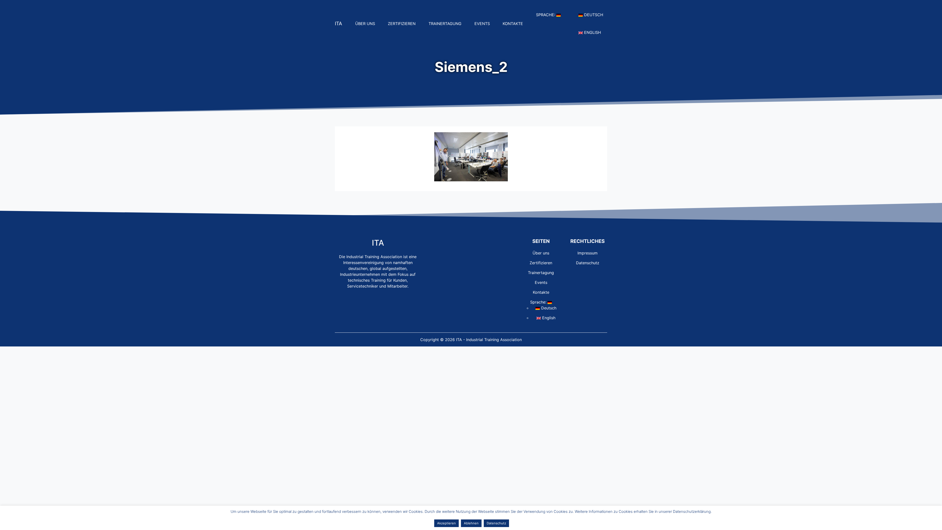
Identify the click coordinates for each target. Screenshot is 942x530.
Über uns (367, 23)
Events (484, 23)
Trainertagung (447, 23)
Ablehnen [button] (471, 523)
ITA (338, 23)
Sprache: (550, 14)
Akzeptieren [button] (446, 523)
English (594, 32)
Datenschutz (587, 262)
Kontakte (515, 23)
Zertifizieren (403, 23)
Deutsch (595, 14)
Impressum (587, 253)
